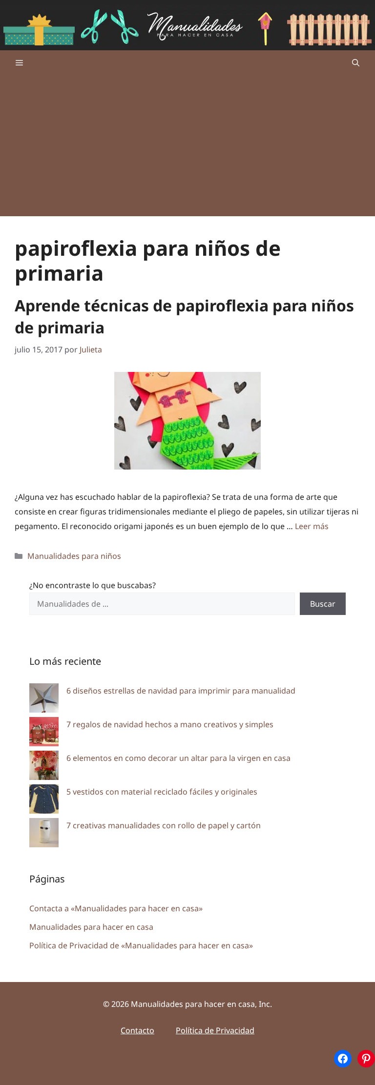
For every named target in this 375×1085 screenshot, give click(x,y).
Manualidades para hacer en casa (91, 926)
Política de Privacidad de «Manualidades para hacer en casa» (141, 945)
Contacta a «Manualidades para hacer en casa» (116, 908)
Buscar (322, 603)
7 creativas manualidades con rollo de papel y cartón (163, 825)
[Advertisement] (187, 148)
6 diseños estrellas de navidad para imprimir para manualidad (180, 690)
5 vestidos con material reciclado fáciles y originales (161, 791)
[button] (355, 62)
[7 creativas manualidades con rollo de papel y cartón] (44, 835)
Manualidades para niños (74, 556)
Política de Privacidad (215, 1030)
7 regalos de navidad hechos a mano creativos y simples (169, 724)
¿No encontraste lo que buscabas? (92, 585)
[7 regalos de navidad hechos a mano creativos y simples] (44, 734)
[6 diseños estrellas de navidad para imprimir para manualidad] (44, 700)
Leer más (312, 526)
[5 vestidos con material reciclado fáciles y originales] (44, 801)
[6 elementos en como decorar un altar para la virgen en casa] (44, 767)
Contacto (137, 1030)
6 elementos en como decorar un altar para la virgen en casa (178, 758)
